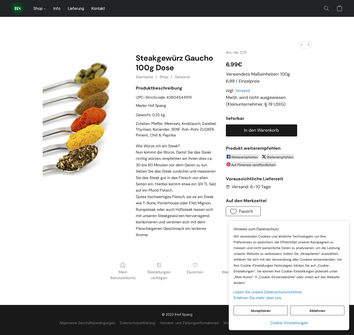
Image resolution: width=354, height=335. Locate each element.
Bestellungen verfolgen (159, 275)
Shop (38, 8)
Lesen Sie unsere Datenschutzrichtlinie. (268, 292)
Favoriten (195, 272)
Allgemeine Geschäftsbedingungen (87, 323)
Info (56, 8)
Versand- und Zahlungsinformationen (189, 323)
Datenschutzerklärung (137, 323)
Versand (242, 90)
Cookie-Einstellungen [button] (289, 322)
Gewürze (182, 76)
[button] (18, 8)
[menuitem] (301, 44)
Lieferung (76, 8)
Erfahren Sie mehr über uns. (258, 297)
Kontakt (98, 8)
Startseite (144, 76)
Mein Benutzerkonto (123, 275)
